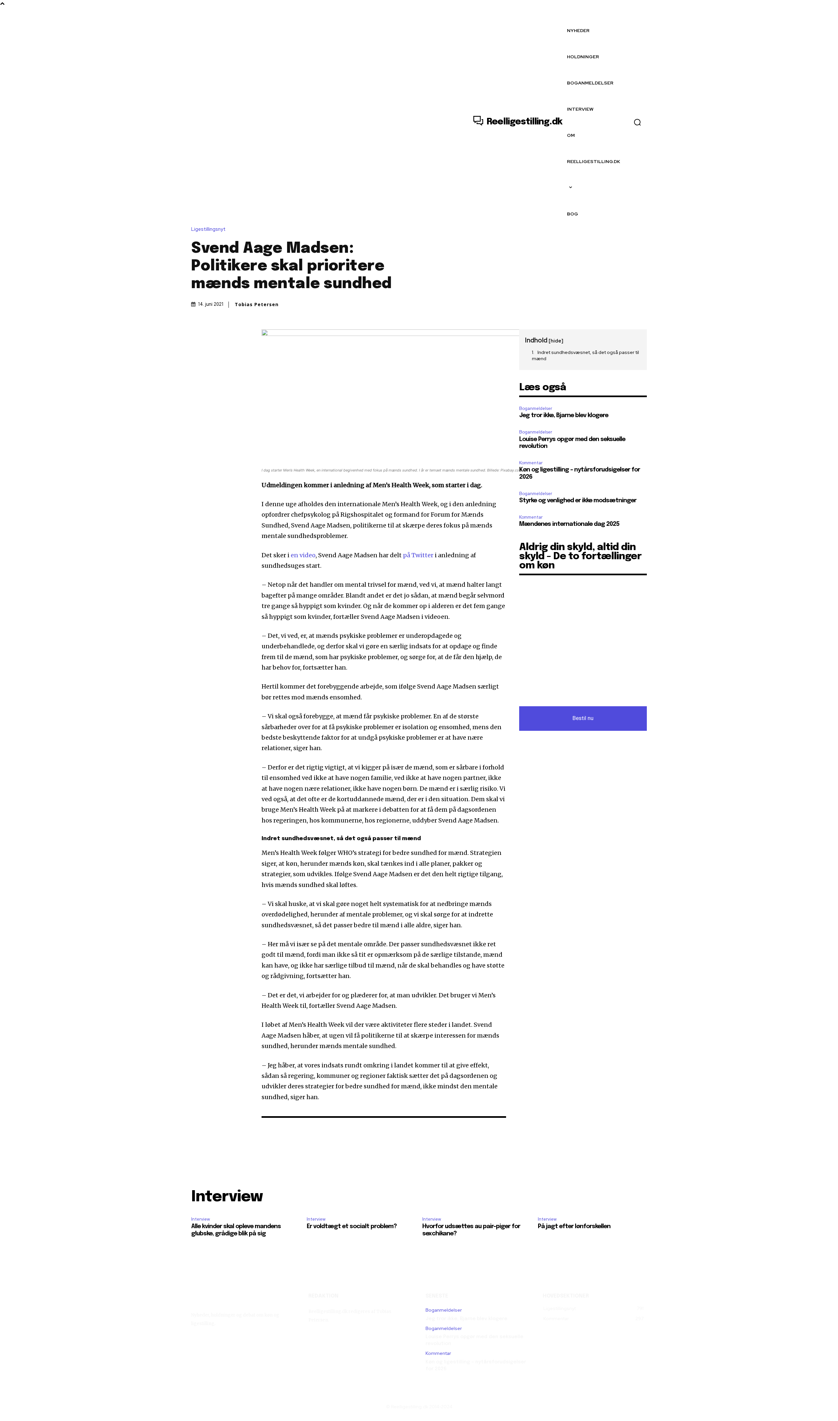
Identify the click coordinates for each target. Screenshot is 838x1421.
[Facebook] (197, 335)
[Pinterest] (227, 335)
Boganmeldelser (535, 408)
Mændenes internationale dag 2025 (569, 524)
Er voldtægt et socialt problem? (352, 1226)
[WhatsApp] (242, 335)
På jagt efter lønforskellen (574, 1226)
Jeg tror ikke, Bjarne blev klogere (563, 415)
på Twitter (418, 555)
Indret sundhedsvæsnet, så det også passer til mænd (585, 355)
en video (303, 555)
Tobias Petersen (257, 304)
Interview (200, 1219)
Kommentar (531, 463)
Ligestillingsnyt (208, 229)
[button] (637, 122)
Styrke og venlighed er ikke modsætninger (577, 501)
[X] (212, 335)
